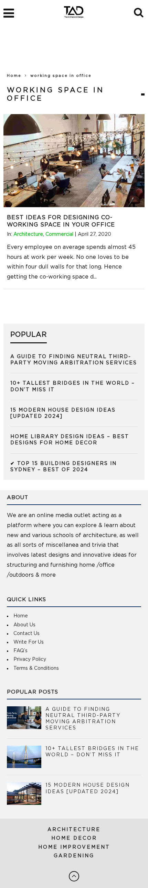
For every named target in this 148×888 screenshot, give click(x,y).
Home (14, 76)
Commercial (59, 234)
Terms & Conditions (36, 668)
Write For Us (28, 642)
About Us (24, 625)
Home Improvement (74, 847)
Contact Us (26, 633)
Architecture (28, 234)
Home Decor (74, 838)
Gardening (74, 856)
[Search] (139, 11)
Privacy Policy (29, 659)
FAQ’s (20, 650)
